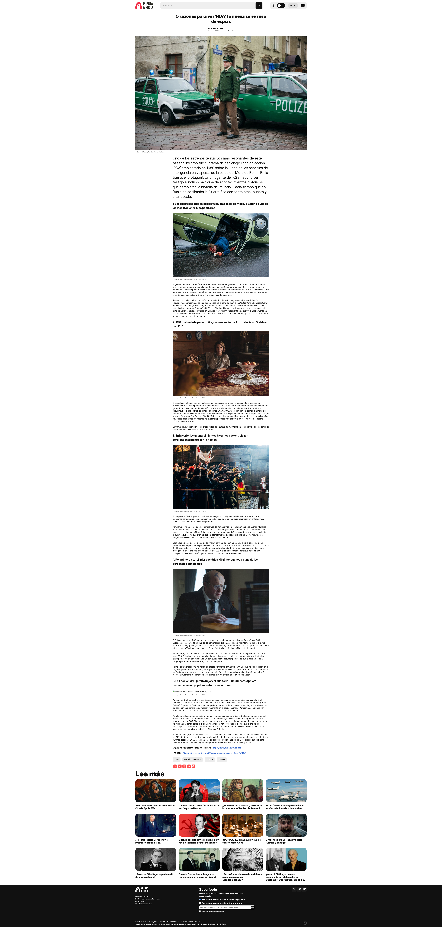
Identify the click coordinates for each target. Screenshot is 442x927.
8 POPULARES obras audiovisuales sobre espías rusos (241, 841)
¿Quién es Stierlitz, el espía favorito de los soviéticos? (154, 876)
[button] (254, 4)
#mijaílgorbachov (192, 759)
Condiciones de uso (143, 904)
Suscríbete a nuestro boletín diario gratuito (222, 903)
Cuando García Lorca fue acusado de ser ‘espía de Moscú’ (199, 807)
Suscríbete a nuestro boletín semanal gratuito (223, 899)
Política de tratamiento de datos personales (148, 900)
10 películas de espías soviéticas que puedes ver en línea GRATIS (214, 753)
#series (222, 759)
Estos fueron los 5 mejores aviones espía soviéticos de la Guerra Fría (285, 807)
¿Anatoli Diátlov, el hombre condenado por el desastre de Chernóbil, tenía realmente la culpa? (285, 877)
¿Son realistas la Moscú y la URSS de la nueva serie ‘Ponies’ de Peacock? (242, 807)
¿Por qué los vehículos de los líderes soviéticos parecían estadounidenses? (242, 877)
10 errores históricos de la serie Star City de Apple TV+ (155, 807)
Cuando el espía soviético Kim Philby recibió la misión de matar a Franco (199, 841)
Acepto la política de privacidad (213, 911)
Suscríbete (208, 889)
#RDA (176, 759)
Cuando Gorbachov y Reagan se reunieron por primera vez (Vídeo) (197, 876)
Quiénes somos (141, 896)
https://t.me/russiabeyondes (227, 748)
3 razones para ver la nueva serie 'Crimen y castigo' (284, 841)
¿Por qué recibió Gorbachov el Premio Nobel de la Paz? (151, 841)
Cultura (231, 30)
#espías (209, 759)
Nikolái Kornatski (215, 28)
